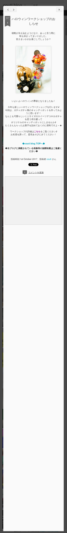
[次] (8, 9)
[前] (14, 9)
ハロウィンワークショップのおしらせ (33, 21)
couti (49, 159)
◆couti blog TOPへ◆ (33, 143)
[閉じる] (59, 9)
